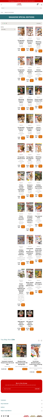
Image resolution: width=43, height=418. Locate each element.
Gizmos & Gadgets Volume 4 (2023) (29, 187)
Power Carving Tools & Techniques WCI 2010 (21, 188)
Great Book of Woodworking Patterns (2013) (29, 251)
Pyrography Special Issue (21, 157)
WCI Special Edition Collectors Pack (29, 324)
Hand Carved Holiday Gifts (38, 100)
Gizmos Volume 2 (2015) (29, 71)
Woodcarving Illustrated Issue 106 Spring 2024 (21, 362)
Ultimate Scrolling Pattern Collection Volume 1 (30, 219)
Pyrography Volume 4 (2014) (21, 129)
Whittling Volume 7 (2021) (21, 101)
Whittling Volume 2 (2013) (38, 158)
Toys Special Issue (38, 216)
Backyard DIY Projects (38, 283)
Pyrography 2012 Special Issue (29, 158)
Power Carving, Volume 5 (21, 217)
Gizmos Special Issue (38, 70)
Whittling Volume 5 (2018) (38, 43)
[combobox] (21, 8)
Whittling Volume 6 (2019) (30, 42)
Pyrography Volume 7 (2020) (29, 129)
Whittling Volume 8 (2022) (30, 101)
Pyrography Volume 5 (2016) (21, 71)
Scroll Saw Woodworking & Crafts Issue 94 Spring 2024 (35, 363)
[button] (39, 340)
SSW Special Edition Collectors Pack (21, 324)
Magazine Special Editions (9, 12)
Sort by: (2, 26)
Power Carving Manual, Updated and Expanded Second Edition (21, 288)
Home (2, 12)
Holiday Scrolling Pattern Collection (21, 252)
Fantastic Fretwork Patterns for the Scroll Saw (7, 362)
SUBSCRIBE (37, 388)
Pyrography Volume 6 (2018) (21, 42)
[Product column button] (3, 23)
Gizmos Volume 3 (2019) (38, 129)
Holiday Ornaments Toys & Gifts (38, 186)
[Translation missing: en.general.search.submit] (41, 8)
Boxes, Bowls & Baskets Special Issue (30, 284)
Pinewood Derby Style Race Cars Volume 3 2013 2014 (38, 251)
